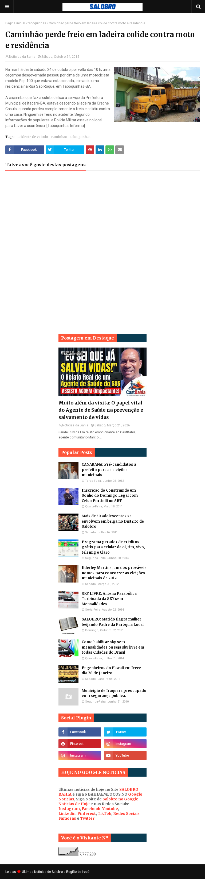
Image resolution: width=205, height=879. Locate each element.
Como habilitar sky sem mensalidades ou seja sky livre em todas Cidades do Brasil (113, 647)
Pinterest (86, 813)
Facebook (91, 808)
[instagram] (125, 743)
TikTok (104, 813)
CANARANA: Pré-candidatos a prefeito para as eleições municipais (109, 469)
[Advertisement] (102, 217)
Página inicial (15, 23)
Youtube (110, 808)
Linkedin (67, 813)
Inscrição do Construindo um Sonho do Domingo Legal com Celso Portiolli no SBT (110, 495)
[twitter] (125, 732)
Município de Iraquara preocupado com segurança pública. (114, 693)
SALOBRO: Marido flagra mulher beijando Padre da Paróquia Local (113, 622)
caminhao (59, 137)
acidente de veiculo (33, 137)
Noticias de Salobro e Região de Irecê (61, 872)
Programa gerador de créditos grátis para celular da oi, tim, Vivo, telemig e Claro (113, 547)
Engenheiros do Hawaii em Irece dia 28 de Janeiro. (111, 671)
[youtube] (125, 755)
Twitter (87, 818)
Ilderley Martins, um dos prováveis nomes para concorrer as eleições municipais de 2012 (114, 572)
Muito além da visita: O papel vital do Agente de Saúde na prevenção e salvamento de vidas (100, 410)
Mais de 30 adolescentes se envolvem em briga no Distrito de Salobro (113, 521)
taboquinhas (37, 23)
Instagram (69, 808)
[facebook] (79, 732)
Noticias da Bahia (22, 57)
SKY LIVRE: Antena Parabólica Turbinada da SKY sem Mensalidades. (109, 598)
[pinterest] (79, 743)
